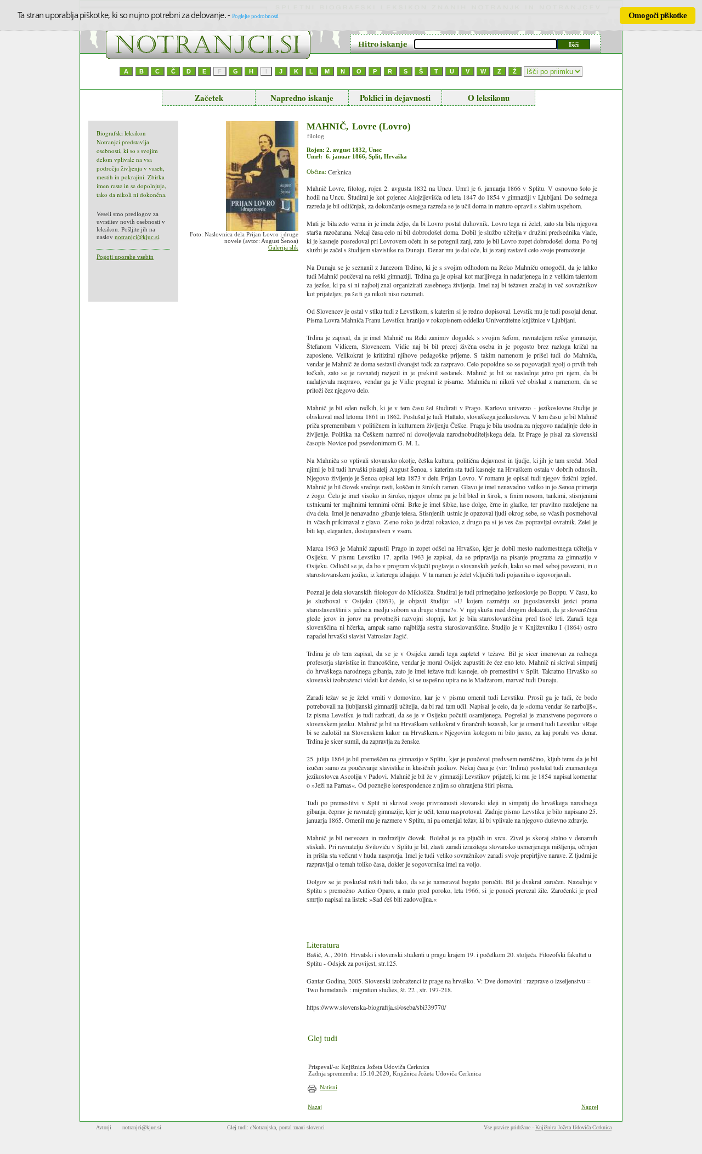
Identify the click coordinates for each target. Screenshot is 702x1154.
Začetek (209, 98)
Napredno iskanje (301, 98)
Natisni (328, 1087)
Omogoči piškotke (658, 15)
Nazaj (315, 1107)
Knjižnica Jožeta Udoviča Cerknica (573, 1127)
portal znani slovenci (302, 1127)
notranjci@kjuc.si (137, 237)
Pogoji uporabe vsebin (125, 256)
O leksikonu (488, 98)
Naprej (589, 1107)
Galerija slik (283, 247)
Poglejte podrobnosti (255, 16)
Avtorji (103, 1127)
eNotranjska (263, 1127)
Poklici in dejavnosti (395, 98)
